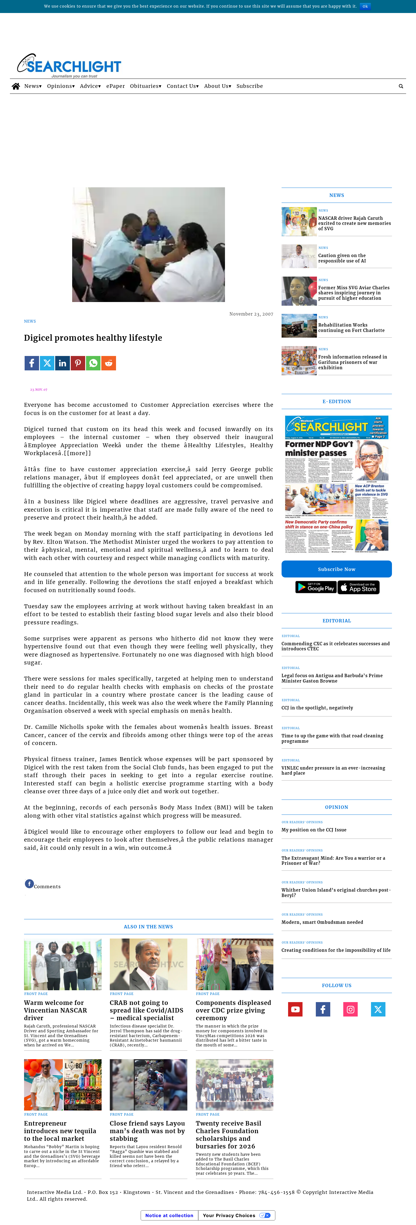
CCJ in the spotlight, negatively (317, 708)
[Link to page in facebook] (32, 363)
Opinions (59, 86)
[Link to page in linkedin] (62, 363)
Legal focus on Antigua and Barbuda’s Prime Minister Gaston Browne (332, 678)
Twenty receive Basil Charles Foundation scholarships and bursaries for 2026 (228, 1135)
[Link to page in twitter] (47, 363)
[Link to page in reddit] (108, 363)
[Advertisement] (208, 136)
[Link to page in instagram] (350, 1009)
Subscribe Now (336, 569)
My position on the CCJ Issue (314, 830)
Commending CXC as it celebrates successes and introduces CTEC (336, 646)
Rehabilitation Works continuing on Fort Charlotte (351, 328)
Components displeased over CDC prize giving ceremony (233, 1010)
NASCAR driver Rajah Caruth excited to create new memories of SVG (354, 223)
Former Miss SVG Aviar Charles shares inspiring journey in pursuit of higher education (354, 293)
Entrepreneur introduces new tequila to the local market (60, 1131)
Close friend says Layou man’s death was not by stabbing (147, 1131)
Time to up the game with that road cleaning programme (332, 738)
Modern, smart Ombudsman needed (322, 922)
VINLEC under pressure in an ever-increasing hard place (333, 771)
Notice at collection (169, 1215)
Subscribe (250, 86)
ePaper (115, 86)
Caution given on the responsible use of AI (342, 258)
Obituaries (144, 86)
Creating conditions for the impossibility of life (336, 950)
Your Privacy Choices (229, 1215)
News (31, 86)
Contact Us (181, 86)
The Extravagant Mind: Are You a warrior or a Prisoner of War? (333, 861)
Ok (365, 6)
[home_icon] (16, 86)
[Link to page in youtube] (295, 1009)
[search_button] (401, 86)
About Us (216, 86)
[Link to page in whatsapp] (93, 363)
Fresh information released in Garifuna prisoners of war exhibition (352, 362)
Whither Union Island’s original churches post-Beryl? (336, 893)
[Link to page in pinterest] (78, 363)
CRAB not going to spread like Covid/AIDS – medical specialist (147, 1010)
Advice (89, 86)
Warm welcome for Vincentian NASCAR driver (55, 1010)
